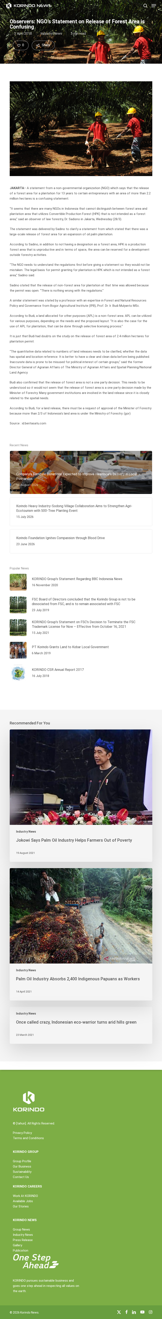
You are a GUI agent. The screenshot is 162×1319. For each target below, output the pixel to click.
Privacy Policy (22, 1133)
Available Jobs (23, 1201)
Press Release (23, 1240)
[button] (153, 6)
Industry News (51, 34)
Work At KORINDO (25, 1196)
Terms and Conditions (28, 1138)
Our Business (22, 1166)
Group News (21, 1229)
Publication (20, 1250)
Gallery (17, 1245)
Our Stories (21, 1206)
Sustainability (22, 1172)
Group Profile (22, 1161)
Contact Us (21, 1177)
